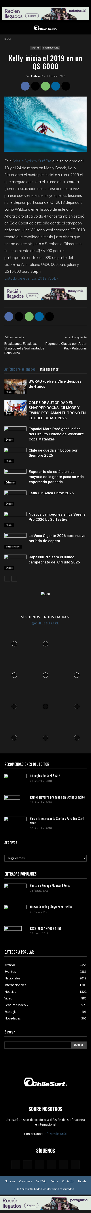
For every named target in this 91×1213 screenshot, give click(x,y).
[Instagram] (27, 1164)
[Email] (65, 86)
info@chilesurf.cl (55, 1134)
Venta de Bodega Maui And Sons (50, 886)
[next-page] (14, 578)
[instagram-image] (14, 642)
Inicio (7, 39)
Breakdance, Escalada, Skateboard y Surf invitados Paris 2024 (24, 348)
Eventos (35, 47)
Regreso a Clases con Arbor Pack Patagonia (66, 346)
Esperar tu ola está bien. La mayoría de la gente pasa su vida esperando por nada (56, 476)
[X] (35, 86)
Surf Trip (41, 1181)
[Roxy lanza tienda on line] (13, 934)
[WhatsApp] (45, 86)
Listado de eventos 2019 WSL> (31, 278)
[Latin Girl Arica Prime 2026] (15, 498)
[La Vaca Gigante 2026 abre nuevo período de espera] (15, 541)
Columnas (10, 482)
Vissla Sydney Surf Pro (32, 161)
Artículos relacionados (20, 369)
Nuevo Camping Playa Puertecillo (51, 907)
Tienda (82, 1181)
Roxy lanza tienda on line (45, 928)
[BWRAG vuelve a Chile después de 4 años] (15, 386)
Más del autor (49, 369)
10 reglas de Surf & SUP (45, 776)
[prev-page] (7, 578)
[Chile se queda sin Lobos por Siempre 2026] (15, 455)
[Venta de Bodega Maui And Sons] (15, 891)
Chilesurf (37, 76)
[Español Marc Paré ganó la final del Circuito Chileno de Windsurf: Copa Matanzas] (15, 434)
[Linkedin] (55, 86)
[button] (7, 28)
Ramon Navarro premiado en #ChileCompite (57, 797)
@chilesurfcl (45, 623)
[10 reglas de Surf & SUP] (15, 781)
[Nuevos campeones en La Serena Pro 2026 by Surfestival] (15, 519)
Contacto (68, 1181)
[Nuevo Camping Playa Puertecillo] (15, 911)
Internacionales (51, 47)
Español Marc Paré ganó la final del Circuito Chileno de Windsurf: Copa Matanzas (56, 434)
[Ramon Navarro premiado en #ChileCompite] (12, 803)
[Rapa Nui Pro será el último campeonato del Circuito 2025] (15, 562)
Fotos (54, 1181)
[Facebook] (25, 86)
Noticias (10, 1181)
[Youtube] (75, 1165)
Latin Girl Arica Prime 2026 (51, 493)
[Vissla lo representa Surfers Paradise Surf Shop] (15, 823)
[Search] (85, 28)
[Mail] (51, 1165)
